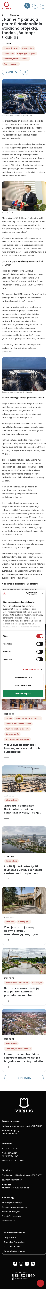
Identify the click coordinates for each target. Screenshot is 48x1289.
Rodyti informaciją (31, 669)
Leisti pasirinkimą (23, 685)
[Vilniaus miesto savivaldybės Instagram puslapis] (21, 1264)
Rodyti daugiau (24, 1078)
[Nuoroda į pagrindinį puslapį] (3, 14)
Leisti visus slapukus (23, 677)
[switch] (39, 644)
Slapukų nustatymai (11, 1211)
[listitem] (24, 748)
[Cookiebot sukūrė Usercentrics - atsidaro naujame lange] (27, 593)
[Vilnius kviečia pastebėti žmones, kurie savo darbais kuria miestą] (24, 757)
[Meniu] (43, 6)
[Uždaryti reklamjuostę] (42, 593)
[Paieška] (35, 6)
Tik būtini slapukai (23, 694)
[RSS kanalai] (33, 1264)
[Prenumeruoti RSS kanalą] (25, 72)
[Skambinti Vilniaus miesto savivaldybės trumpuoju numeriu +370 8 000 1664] (27, 6)
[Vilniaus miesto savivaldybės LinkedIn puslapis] (27, 1264)
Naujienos (14, 15)
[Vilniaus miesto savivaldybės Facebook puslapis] (15, 1264)
